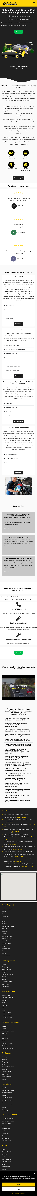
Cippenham (5, 916)
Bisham (4, 951)
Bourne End (5, 984)
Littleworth (5, 953)
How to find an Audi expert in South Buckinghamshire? (17, 796)
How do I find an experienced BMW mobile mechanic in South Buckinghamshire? (17, 785)
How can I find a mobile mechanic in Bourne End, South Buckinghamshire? (17, 730)
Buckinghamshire (7, 969)
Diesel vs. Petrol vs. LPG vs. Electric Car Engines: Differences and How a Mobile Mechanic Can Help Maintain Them (19, 854)
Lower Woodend (6, 909)
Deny (18, 1189)
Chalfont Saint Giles (8, 926)
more (7, 528)
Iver (17, 139)
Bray (3, 914)
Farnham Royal (6, 943)
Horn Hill (4, 941)
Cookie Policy (14, 1193)
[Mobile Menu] (34, 3)
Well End (4, 928)
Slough (4, 946)
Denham (4, 911)
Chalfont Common (7, 974)
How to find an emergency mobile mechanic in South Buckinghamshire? (17, 740)
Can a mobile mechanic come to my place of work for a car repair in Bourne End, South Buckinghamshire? (18, 764)
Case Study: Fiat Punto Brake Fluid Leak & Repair (18, 819)
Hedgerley (5, 924)
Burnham (4, 931)
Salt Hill (4, 933)
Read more (6, 550)
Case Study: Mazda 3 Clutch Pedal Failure (16, 824)
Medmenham (6, 956)
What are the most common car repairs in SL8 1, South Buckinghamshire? (16, 725)
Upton (3, 921)
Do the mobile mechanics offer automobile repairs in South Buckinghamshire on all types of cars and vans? (17, 751)
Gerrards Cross (6, 995)
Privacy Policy (21, 1193)
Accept (18, 1184)
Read (5, 528)
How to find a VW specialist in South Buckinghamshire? (17, 801)
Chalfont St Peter (7, 936)
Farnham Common (7, 998)
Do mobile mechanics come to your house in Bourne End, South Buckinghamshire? (17, 758)
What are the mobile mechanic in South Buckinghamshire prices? (16, 769)
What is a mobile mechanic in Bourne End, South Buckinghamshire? (17, 719)
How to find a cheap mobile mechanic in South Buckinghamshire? (18, 774)
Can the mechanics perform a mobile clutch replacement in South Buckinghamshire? (18, 791)
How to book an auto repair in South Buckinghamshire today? (17, 735)
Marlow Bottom (6, 938)
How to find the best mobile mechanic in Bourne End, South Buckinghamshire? (18, 744)
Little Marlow (6, 948)
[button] (34, 1173)
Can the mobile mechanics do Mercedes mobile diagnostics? (15, 779)
